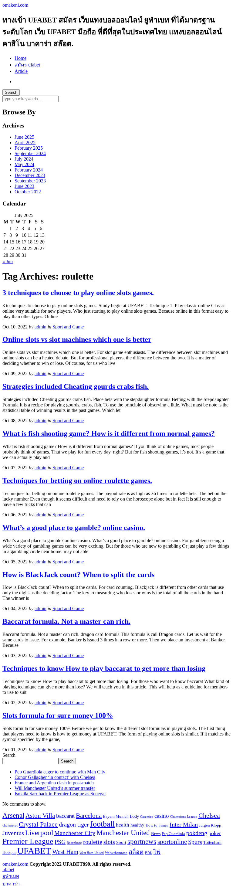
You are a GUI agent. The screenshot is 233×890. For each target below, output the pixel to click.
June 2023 (24, 186)
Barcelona (89, 815)
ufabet (8, 869)
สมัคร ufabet (27, 64)
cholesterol (10, 825)
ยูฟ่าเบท (10, 876)
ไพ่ (157, 852)
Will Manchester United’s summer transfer (55, 788)
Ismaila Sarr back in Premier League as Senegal (60, 793)
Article (21, 71)
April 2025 (25, 142)
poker (214, 833)
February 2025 (29, 148)
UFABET (34, 851)
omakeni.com (15, 5)
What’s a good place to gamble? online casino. (73, 528)
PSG (60, 841)
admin (40, 326)
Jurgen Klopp (210, 825)
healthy (137, 824)
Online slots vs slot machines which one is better (76, 339)
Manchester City (74, 833)
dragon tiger (74, 824)
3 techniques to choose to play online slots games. (78, 293)
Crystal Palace (38, 824)
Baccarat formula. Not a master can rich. (66, 621)
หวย (148, 852)
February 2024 (29, 169)
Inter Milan (184, 824)
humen (163, 825)
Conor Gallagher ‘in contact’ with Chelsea (55, 777)
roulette (92, 842)
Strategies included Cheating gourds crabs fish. (75, 386)
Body (134, 816)
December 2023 (30, 175)
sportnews (141, 841)
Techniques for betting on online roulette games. (77, 480)
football (102, 824)
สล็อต (136, 852)
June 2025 (24, 137)
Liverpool (39, 833)
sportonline (172, 841)
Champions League (183, 816)
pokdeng (196, 833)
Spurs (195, 842)
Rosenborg (74, 842)
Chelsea (209, 815)
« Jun (7, 261)
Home (20, 58)
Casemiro (146, 816)
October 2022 (28, 191)
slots (109, 842)
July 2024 (24, 158)
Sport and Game (68, 326)
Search (8, 755)
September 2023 (30, 180)
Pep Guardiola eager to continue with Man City (60, 771)
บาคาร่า (11, 883)
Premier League (27, 841)
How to (151, 825)
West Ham (65, 851)
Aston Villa (40, 815)
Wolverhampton (116, 852)
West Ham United (91, 852)
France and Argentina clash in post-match (54, 782)
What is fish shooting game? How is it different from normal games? (108, 433)
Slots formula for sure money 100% (57, 715)
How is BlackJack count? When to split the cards (78, 575)
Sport (121, 842)
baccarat (65, 816)
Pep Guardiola (173, 834)
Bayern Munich (116, 816)
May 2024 (24, 164)
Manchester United (123, 833)
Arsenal (13, 815)
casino (161, 816)
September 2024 (30, 153)
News (155, 833)
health (122, 825)
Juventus (13, 833)
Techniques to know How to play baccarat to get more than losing (103, 668)
